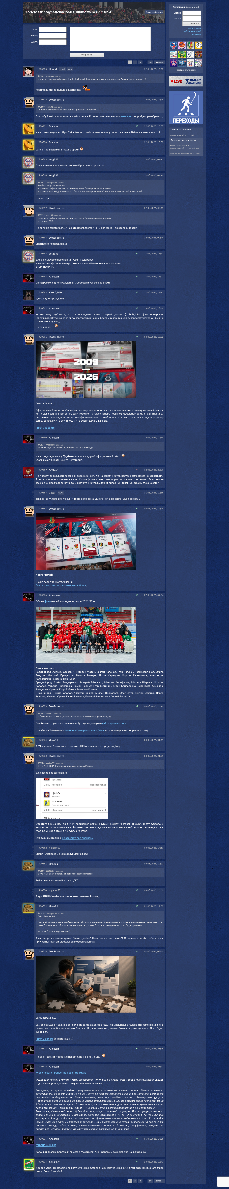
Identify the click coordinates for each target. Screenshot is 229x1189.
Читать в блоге (44, 1039)
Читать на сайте (45, 427)
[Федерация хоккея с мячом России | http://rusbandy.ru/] (173, 48)
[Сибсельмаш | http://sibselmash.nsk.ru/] (173, 66)
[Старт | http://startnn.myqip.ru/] (182, 66)
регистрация (194, 28)
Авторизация (192, 23)
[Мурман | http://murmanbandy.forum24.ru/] (190, 66)
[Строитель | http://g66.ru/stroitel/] (198, 66)
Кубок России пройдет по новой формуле (61, 1072)
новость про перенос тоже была (84, 730)
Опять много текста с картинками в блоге (61, 585)
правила (196, 34)
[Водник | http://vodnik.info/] (182, 57)
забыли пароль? (192, 31)
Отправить (86, 55)
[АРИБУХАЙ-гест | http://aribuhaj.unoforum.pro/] (198, 48)
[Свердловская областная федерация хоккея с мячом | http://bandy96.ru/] (182, 48)
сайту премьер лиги (114, 723)
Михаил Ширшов (46, 1145)
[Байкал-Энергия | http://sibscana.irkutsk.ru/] (173, 57)
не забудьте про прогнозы (77, 838)
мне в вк (126, 116)
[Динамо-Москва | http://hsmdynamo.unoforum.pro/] (190, 57)
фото (48, 601)
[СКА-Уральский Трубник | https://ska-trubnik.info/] (190, 48)
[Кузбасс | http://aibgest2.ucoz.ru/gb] (198, 57)
